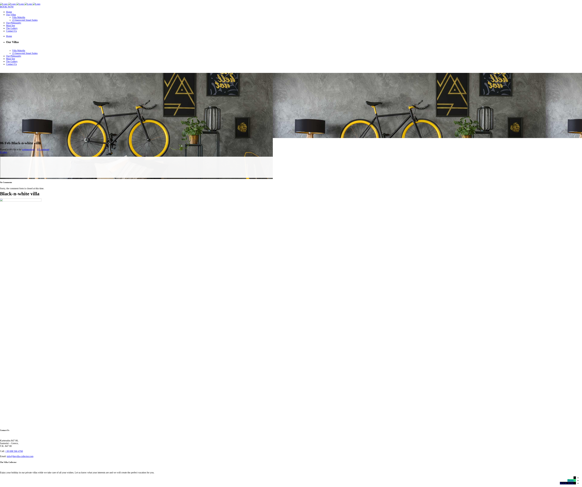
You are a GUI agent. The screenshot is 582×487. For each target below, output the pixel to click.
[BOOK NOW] (575, 483)
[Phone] (575, 480)
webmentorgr (28, 149)
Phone (570, 480)
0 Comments (43, 149)
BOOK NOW (7, 6)
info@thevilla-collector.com (20, 456)
